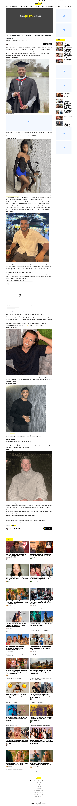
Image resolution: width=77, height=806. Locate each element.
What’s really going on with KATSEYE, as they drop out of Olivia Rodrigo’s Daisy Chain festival (41, 741)
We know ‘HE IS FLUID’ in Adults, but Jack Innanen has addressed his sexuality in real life (16, 555)
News (7, 6)
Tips (68, 0)
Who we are (53, 0)
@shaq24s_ (12, 113)
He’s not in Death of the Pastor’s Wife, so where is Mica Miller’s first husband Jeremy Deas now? (41, 578)
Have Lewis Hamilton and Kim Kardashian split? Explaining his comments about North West (68, 112)
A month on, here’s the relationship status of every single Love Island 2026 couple (68, 61)
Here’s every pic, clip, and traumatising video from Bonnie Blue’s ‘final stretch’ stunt (40, 648)
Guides (42, 6)
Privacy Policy (38, 796)
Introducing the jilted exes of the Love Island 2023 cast (19, 523)
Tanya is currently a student (12, 196)
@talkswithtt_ (12, 193)
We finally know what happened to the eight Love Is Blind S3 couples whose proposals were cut (16, 672)
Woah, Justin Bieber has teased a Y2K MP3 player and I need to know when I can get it (16, 719)
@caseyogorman (13, 375)
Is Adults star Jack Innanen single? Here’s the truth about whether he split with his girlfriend (40, 696)
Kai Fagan (14, 266)
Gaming (26, 6)
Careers (38, 786)
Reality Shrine (49, 6)
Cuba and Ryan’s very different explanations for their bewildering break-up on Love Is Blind (17, 602)
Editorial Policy (38, 790)
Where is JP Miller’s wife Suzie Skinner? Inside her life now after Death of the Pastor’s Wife (41, 555)
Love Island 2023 (43, 49)
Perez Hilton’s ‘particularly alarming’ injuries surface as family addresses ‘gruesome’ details (67, 101)
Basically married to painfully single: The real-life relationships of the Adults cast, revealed (41, 602)
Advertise (64, 0)
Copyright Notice (38, 792)
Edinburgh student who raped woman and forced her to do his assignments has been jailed (40, 672)
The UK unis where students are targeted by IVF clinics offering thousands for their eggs (15, 648)
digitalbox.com (39, 804)
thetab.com (36, 802)
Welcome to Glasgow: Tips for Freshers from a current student (41, 624)
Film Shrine (57, 6)
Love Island (13, 525)
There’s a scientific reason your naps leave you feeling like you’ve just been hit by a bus (17, 696)
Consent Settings (38, 794)
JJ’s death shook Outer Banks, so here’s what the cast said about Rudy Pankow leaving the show (41, 719)
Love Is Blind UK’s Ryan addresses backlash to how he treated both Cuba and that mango (40, 764)
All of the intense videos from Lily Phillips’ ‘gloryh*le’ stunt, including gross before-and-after (17, 741)
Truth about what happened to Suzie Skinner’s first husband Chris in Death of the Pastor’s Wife (68, 107)
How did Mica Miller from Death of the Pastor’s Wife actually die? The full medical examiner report (16, 625)
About (38, 784)
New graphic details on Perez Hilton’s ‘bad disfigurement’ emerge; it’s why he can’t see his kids (67, 123)
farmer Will (10, 504)
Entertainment (13, 6)
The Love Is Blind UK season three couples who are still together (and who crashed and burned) (68, 49)
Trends (20, 6)
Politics (31, 6)
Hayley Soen (11, 44)
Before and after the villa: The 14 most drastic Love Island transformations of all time (26, 520)
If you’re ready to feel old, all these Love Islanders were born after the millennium (25, 518)
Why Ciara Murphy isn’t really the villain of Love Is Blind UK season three (17, 763)
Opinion (37, 6)
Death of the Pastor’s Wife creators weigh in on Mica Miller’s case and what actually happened (17, 578)
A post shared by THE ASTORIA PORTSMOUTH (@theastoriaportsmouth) (19, 311)
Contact (59, 0)
